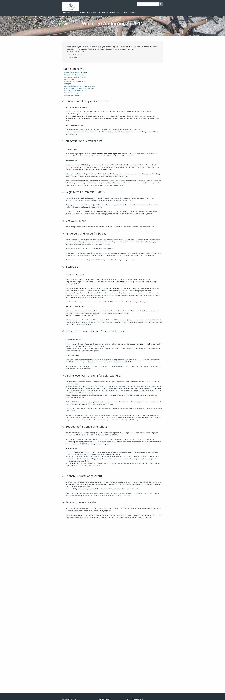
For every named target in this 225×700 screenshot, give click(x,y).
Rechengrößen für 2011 (76, 57)
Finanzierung (102, 12)
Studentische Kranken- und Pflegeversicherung (79, 86)
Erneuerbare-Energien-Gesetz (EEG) (76, 72)
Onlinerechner (114, 12)
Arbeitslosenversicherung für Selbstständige (79, 88)
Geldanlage (91, 12)
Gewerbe (81, 12)
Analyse (124, 12)
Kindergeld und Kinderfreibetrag (75, 82)
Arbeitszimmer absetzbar (72, 95)
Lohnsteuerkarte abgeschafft (73, 93)
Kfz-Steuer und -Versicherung (74, 75)
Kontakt (132, 12)
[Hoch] (63, 101)
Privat (74, 12)
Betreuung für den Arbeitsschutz (75, 90)
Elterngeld (67, 84)
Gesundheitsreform (75, 55)
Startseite (65, 12)
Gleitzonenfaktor (69, 79)
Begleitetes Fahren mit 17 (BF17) (75, 77)
